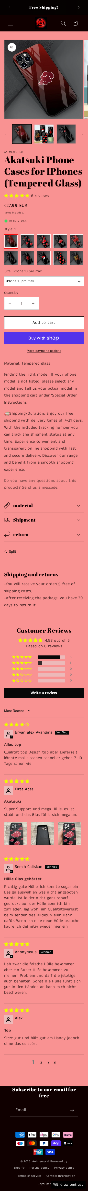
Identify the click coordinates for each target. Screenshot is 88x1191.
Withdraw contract (68, 1184)
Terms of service (29, 1176)
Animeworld (40, 1161)
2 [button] (41, 1062)
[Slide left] (5, 135)
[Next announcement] (78, 7)
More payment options (44, 351)
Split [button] (13, 551)
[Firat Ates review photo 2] (42, 833)
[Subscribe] (72, 1110)
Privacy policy (64, 1168)
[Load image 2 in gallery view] (44, 134)
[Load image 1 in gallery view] (22, 134)
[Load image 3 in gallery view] (66, 134)
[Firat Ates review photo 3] (69, 833)
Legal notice (46, 1184)
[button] (11, 23)
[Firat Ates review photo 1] (16, 833)
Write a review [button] (44, 693)
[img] (17, 725)
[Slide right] (82, 135)
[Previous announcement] (9, 7)
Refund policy (39, 1168)
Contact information (60, 1176)
